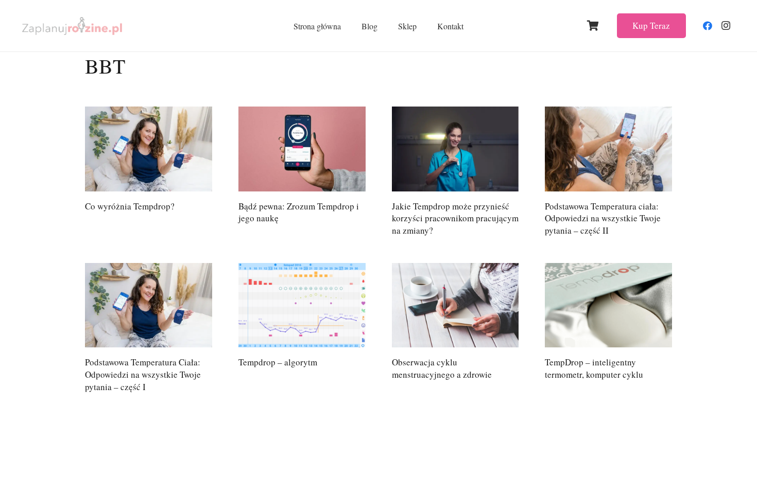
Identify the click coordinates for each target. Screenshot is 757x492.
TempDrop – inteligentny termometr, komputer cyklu (594, 368)
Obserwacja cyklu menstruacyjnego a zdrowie (442, 368)
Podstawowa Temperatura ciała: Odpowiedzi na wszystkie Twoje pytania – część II (603, 218)
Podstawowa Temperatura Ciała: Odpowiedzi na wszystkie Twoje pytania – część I (143, 374)
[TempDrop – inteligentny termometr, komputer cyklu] (608, 305)
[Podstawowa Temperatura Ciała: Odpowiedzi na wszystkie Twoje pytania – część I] (148, 305)
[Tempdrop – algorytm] (302, 305)
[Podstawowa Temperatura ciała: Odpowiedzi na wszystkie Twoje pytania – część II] (608, 149)
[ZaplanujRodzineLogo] (72, 26)
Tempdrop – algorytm (277, 362)
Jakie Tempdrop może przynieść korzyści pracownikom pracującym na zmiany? (455, 218)
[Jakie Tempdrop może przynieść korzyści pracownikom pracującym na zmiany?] (455, 149)
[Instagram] (726, 25)
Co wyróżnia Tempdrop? (130, 206)
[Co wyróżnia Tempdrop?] (148, 149)
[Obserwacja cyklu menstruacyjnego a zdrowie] (455, 305)
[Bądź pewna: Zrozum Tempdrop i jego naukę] (302, 149)
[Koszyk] (593, 25)
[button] (385, 25)
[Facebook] (707, 25)
